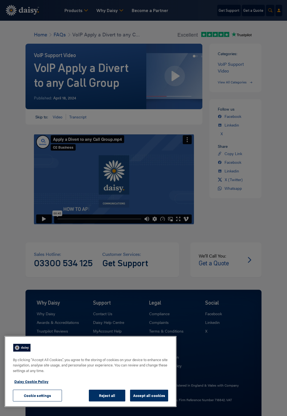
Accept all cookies (149, 395)
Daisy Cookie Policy (31, 381)
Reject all (107, 395)
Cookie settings (37, 395)
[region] (90, 371)
